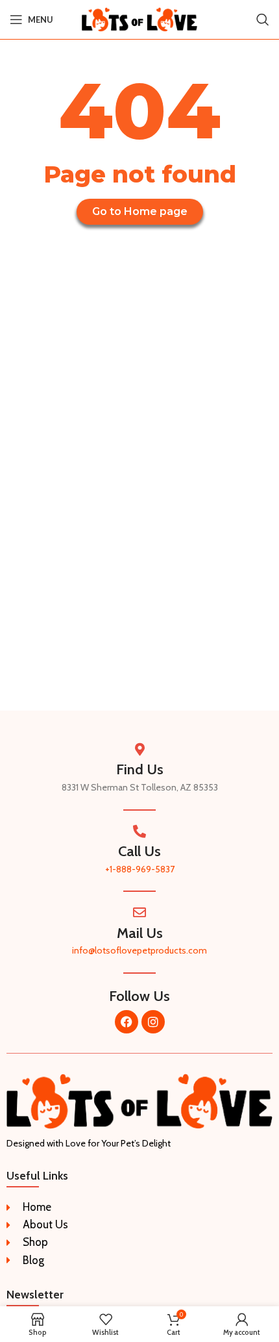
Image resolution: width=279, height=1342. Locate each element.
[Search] (263, 19)
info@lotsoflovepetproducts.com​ (139, 950)
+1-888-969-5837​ (140, 869)
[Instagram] (153, 1021)
